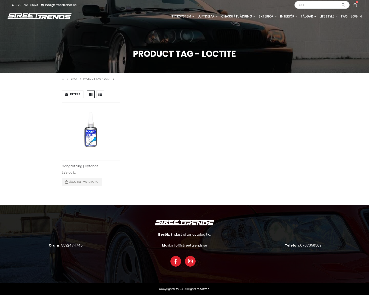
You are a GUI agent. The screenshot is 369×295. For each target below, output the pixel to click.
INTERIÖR (287, 17)
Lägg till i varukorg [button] (83, 182)
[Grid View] (91, 94)
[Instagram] (190, 261)
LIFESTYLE (327, 17)
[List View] (100, 94)
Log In (356, 17)
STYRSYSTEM (181, 17)
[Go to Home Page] (63, 79)
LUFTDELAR (206, 17)
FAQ (344, 17)
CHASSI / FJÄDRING (236, 17)
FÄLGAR (307, 17)
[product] (91, 132)
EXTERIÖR (266, 17)
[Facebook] (175, 261)
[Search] (343, 5)
